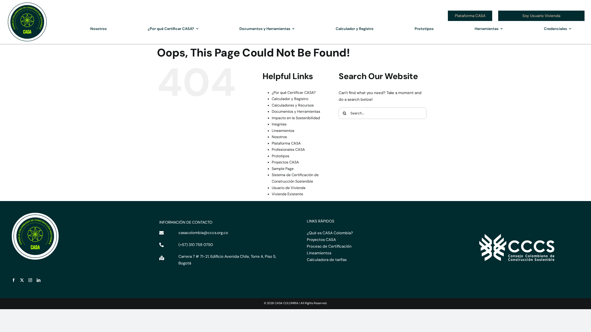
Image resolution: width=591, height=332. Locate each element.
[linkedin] (38, 280)
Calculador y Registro (290, 98)
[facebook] (13, 280)
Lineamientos (283, 130)
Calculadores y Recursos (293, 105)
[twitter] (22, 280)
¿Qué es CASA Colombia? (330, 232)
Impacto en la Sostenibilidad (296, 118)
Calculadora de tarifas (327, 259)
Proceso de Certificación (329, 246)
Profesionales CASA (288, 149)
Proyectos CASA (285, 162)
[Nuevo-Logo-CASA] (27, 2)
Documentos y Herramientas (296, 111)
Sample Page (283, 168)
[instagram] (30, 280)
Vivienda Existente (287, 194)
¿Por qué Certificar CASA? (294, 92)
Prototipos (280, 156)
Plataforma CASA (286, 143)
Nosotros (279, 136)
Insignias (279, 124)
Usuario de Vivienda (288, 187)
